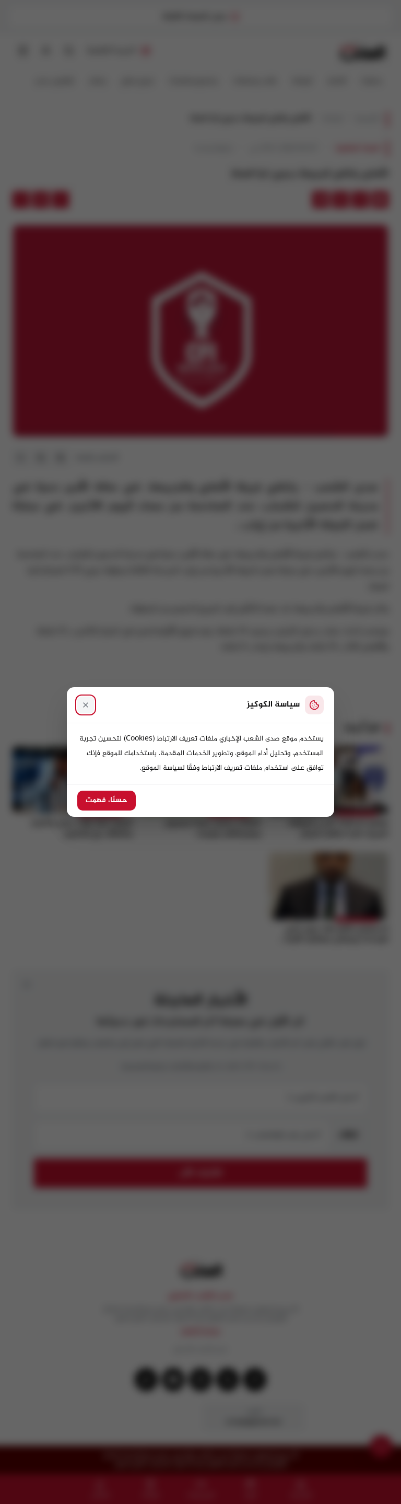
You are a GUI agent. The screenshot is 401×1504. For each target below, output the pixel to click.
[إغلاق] (85, 705)
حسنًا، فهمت (106, 800)
